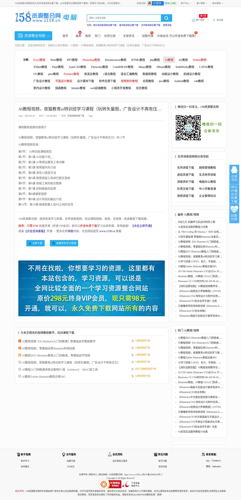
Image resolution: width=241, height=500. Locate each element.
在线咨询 (234, 174)
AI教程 (74, 45)
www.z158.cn (107, 231)
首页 (65, 35)
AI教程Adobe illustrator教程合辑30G (44, 376)
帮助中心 (93, 474)
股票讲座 (167, 25)
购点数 (220, 20)
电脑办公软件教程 (58, 45)
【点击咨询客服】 (35, 231)
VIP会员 (70, 466)
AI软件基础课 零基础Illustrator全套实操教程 (202, 236)
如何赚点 (25, 466)
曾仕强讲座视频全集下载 (104, 25)
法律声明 (83, 474)
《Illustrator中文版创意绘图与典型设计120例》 (203, 397)
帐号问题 (162, 461)
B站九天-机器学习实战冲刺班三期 (196, 222)
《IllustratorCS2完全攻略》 (192, 311)
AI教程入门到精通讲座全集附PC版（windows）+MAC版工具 (60, 369)
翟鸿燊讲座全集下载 (128, 25)
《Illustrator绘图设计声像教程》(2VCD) (199, 291)
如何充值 (162, 466)
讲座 (70, 231)
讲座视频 (33, 45)
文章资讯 (128, 35)
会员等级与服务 (120, 461)
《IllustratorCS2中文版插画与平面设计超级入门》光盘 (207, 417)
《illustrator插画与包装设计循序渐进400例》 (202, 315)
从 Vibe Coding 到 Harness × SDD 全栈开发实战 (203, 232)
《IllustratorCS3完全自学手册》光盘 (197, 301)
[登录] (167, 3)
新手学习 (25, 461)
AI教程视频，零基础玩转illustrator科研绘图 (48, 348)
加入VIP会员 (234, 194)
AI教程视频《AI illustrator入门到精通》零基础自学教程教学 (59, 341)
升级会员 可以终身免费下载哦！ (177, 35)
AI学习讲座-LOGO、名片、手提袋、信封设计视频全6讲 (208, 261)
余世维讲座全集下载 (150, 25)
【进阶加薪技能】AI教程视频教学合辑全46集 (203, 286)
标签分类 (110, 35)
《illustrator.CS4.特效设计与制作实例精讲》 (201, 296)
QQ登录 (157, 3)
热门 (97, 35)
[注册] (173, 3)
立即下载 (37, 243)
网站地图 (103, 474)
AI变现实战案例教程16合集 (193, 227)
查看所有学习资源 (66, 243)
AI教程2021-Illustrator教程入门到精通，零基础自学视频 (56, 355)
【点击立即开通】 (142, 225)
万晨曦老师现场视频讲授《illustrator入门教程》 (204, 306)
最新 (78, 35)
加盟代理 (147, 35)
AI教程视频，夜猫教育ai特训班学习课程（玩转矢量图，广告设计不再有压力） (71, 362)
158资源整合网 (115, 474)
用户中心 (185, 3)
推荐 (88, 35)
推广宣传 (201, 20)
